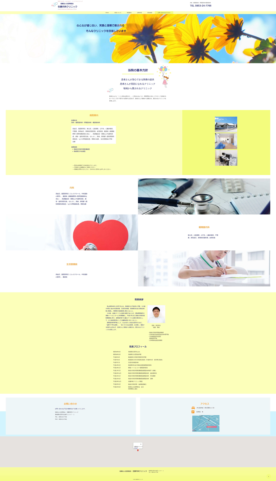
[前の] (7, 38)
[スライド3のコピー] (138, 59)
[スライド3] (137, 59)
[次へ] (268, 38)
